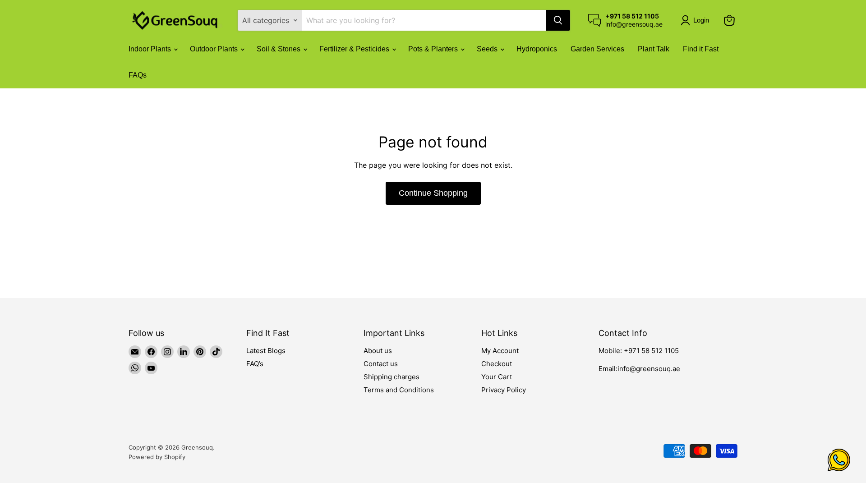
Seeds (488, 49)
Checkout (496, 363)
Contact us (381, 363)
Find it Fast (701, 49)
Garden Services (597, 49)
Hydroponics (536, 49)
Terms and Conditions (399, 390)
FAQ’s (254, 363)
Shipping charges (391, 376)
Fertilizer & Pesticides (355, 49)
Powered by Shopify (157, 456)
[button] (697, 20)
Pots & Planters (434, 49)
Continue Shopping (433, 193)
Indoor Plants (151, 49)
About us (378, 350)
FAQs (138, 75)
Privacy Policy (503, 390)
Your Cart (496, 376)
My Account (500, 350)
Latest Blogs (266, 350)
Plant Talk (653, 49)
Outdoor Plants (215, 49)
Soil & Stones (279, 49)
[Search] (558, 20)
